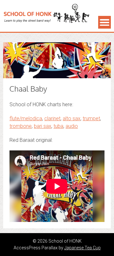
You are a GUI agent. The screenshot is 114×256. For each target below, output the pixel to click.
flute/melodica (26, 118)
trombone (21, 126)
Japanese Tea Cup (82, 247)
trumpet (91, 118)
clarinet (52, 118)
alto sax (71, 118)
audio (72, 126)
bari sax (42, 126)
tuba (58, 126)
